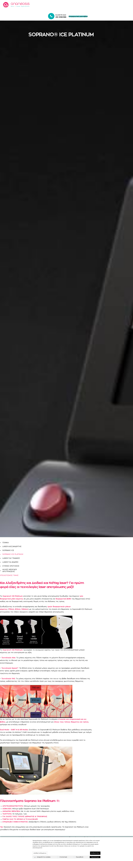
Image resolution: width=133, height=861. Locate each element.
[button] (78, 16)
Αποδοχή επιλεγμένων (40, 853)
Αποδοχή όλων (95, 853)
